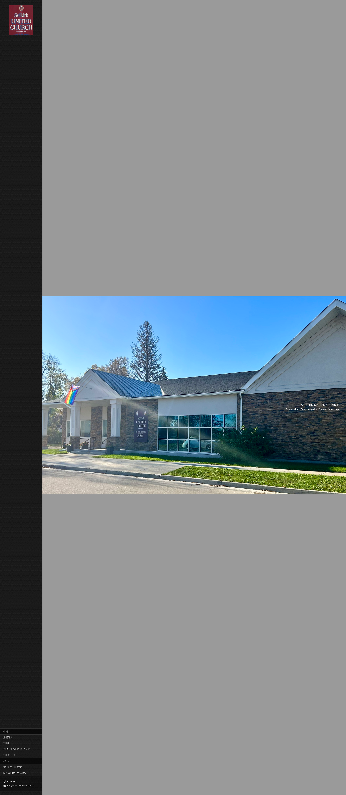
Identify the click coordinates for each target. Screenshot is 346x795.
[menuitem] (21, 731)
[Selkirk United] (21, 20)
